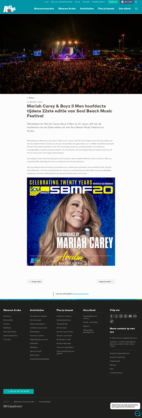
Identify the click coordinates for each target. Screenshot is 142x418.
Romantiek (8, 320)
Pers (112, 369)
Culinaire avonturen (38, 328)
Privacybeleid (44, 402)
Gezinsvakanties (10, 336)
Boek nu (113, 2)
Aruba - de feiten (90, 322)
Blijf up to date (20, 391)
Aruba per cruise (64, 339)
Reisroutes (34, 355)
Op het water (36, 320)
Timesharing (62, 324)
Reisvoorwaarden (44, 8)
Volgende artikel (105, 282)
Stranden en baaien (38, 316)
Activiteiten (87, 8)
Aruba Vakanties (64, 343)
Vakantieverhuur (64, 320)
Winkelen (34, 343)
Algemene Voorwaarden (24, 402)
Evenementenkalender (39, 359)
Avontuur (7, 316)
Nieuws (86, 2)
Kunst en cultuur (37, 336)
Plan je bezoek (106, 8)
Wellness (7, 328)
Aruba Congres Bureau (120, 353)
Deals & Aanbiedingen (62, 2)
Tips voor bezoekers (65, 347)
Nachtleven (35, 332)
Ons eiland (125, 8)
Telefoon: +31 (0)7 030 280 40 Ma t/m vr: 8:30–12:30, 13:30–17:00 (123, 344)
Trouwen (7, 339)
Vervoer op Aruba (64, 336)
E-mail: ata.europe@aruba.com (123, 338)
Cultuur (6, 324)
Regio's (86, 326)
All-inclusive (62, 328)
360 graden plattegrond (88, 331)
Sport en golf (35, 351)
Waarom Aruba (67, 8)
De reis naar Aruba (65, 332)
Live (46, 2)
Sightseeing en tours (39, 339)
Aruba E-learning (117, 357)
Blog (77, 2)
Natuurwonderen (37, 324)
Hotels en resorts (64, 316)
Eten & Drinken (9, 332)
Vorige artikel (36, 282)
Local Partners (116, 373)
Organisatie (115, 361)
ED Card (128, 2)
